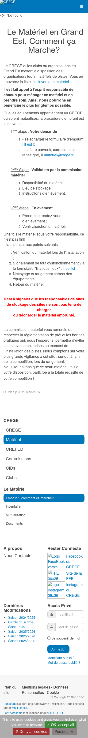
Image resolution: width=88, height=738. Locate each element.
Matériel (13, 439)
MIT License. (20, 708)
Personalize (64, 732)
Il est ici (30, 144)
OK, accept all (62, 725)
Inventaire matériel (53, 81)
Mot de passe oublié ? (63, 662)
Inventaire (13, 506)
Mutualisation (16, 515)
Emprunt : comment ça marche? (30, 498)
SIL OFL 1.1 (55, 713)
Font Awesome (13, 713)
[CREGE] (7, 2)
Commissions (18, 458)
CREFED (14, 449)
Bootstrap (10, 704)
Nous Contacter (18, 555)
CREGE (13, 430)
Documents (14, 523)
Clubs (11, 477)
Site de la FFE (74, 575)
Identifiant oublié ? (61, 657)
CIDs (10, 468)
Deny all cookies (33, 732)
